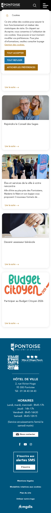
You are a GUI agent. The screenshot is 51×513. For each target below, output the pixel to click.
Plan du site (25, 493)
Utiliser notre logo (25, 499)
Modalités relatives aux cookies (25, 487)
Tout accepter (15, 53)
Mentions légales (25, 481)
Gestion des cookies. (14, 45)
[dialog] (25, 42)
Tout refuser (14, 60)
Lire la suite (10, 87)
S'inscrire (25, 467)
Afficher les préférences (21, 67)
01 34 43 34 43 (28, 391)
